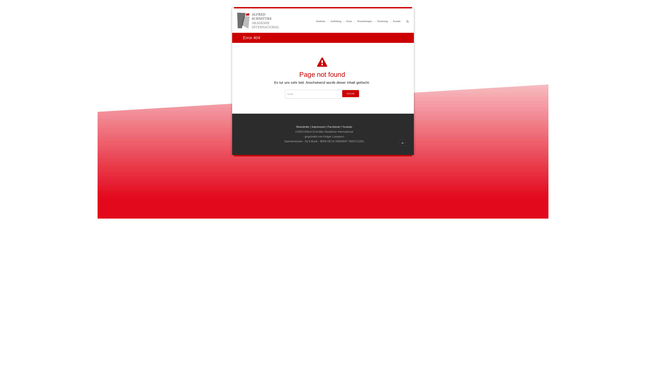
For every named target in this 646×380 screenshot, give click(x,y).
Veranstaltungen (364, 21)
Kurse (349, 21)
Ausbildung (335, 21)
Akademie (320, 21)
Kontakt (397, 21)
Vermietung (382, 21)
